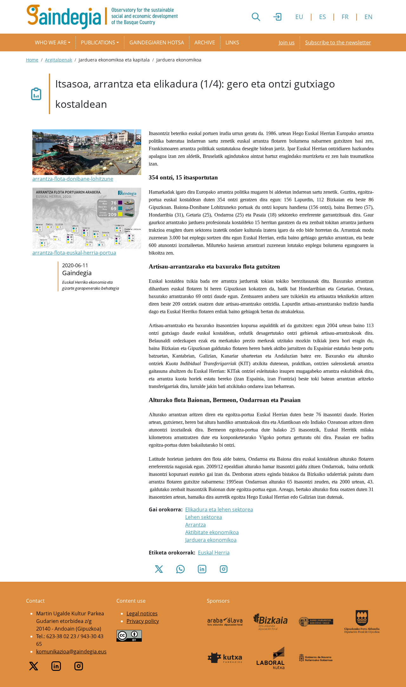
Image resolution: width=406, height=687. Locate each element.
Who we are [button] (51, 42)
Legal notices (142, 613)
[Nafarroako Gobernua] (316, 657)
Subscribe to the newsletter (338, 42)
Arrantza (195, 524)
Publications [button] (98, 42)
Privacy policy (143, 621)
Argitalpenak (58, 60)
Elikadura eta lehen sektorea (219, 509)
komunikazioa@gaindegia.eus (71, 651)
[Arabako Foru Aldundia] (225, 621)
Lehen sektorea (203, 517)
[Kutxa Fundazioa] (225, 658)
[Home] (104, 16)
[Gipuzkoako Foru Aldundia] (362, 622)
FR (345, 16)
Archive (204, 42)
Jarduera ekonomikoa (211, 539)
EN (368, 16)
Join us (287, 42)
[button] (86, 156)
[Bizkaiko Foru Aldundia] (270, 622)
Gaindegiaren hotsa (156, 42)
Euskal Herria (214, 552)
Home (32, 60)
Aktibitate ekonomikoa (212, 532)
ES (322, 16)
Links (232, 42)
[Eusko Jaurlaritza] (316, 621)
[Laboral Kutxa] (270, 657)
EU (299, 16)
